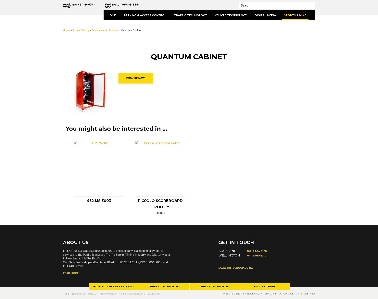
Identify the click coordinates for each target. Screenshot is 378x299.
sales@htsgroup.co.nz (235, 267)
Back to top (78, 294)
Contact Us (153, 294)
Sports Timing (295, 15)
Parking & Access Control (145, 15)
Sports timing (265, 286)
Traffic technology (164, 286)
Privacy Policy (108, 294)
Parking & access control (114, 286)
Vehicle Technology (231, 15)
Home (111, 15)
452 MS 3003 (99, 201)
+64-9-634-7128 (257, 251)
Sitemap (92, 294)
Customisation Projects (105, 30)
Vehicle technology (214, 286)
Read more (71, 273)
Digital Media (265, 15)
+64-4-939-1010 (256, 255)
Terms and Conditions (132, 294)
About (112, 24)
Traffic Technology (190, 15)
